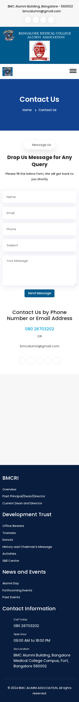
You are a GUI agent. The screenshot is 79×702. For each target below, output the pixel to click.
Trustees (9, 533)
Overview (9, 489)
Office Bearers (13, 526)
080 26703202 (39, 329)
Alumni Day (10, 583)
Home (27, 110)
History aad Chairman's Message (27, 547)
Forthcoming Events (17, 590)
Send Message (39, 293)
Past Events (11, 597)
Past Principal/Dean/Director (23, 496)
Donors (7, 540)
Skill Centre (10, 560)
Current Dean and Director (22, 503)
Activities (9, 553)
